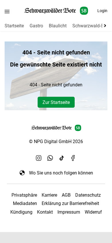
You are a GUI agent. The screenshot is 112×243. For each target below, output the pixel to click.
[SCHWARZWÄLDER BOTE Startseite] (56, 11)
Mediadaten (25, 203)
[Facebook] (73, 157)
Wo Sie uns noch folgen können (61, 173)
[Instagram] (38, 157)
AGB (66, 195)
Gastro (36, 26)
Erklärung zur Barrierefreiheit (70, 203)
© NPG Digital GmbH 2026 (56, 141)
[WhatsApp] (50, 157)
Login (102, 10)
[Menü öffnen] (7, 11)
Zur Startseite (56, 102)
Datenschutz (88, 195)
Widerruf (93, 212)
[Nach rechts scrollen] (104, 25)
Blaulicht (58, 26)
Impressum (68, 212)
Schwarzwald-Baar (91, 26)
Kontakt (45, 212)
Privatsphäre (24, 195)
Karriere (49, 195)
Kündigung (21, 212)
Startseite (14, 26)
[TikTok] (61, 157)
